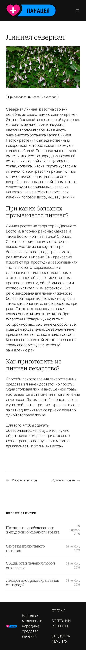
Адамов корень (63, 480)
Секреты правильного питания (25, 548)
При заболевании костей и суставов (32, 97)
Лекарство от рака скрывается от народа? (32, 582)
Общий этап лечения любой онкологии (30, 565)
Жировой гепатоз (24, 480)
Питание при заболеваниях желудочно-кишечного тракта (32, 529)
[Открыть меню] (77, 10)
